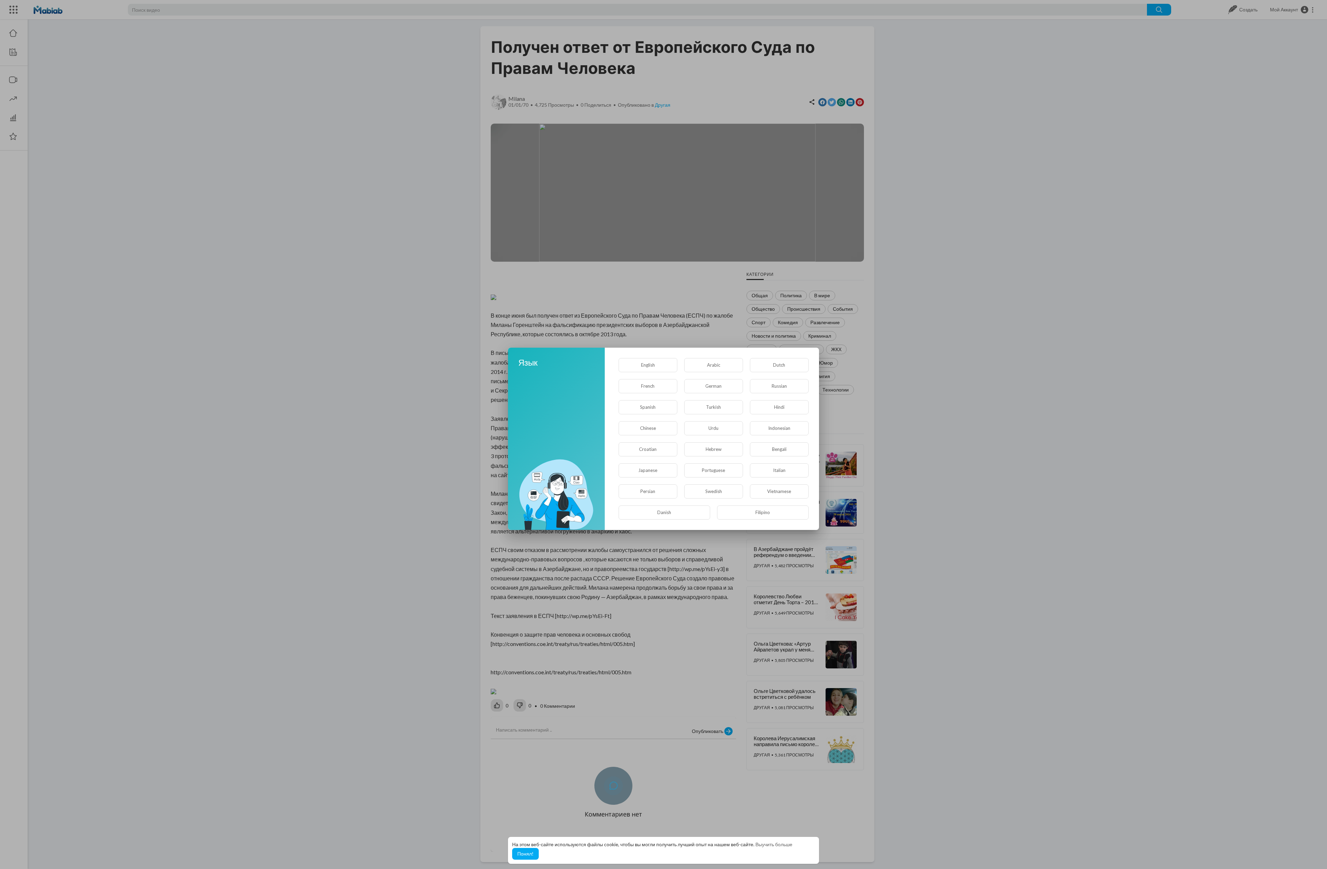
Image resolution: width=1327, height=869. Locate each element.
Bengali (779, 449)
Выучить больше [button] (773, 844)
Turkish (713, 407)
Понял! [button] (525, 854)
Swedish (713, 491)
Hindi (779, 407)
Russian (779, 386)
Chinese (648, 428)
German (713, 386)
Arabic (713, 365)
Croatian (648, 449)
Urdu (713, 428)
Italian (779, 470)
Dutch (779, 365)
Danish (664, 512)
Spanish (648, 407)
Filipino (762, 512)
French (648, 386)
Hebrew (714, 449)
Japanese (647, 470)
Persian (647, 491)
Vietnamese (779, 491)
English (648, 365)
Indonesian (779, 428)
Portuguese (713, 470)
